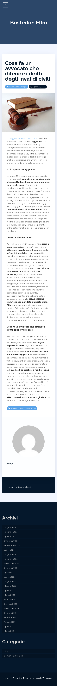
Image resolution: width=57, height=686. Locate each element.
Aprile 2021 (9, 626)
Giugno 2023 (10, 554)
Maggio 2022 (10, 586)
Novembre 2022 (11, 563)
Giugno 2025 (10, 527)
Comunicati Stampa (17, 87)
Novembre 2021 (11, 608)
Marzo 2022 (9, 595)
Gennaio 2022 (10, 604)
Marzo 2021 (9, 631)
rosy (10, 463)
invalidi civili (31, 408)
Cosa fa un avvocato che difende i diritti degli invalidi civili (27, 71)
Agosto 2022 (9, 572)
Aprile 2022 (9, 590)
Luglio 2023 (9, 550)
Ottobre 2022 (10, 568)
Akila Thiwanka (44, 678)
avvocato (14, 408)
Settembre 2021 (11, 617)
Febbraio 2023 (11, 559)
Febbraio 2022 (11, 599)
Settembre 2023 (12, 545)
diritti (22, 408)
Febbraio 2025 (11, 532)
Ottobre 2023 (10, 541)
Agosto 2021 (9, 622)
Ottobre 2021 (10, 613)
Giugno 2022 (10, 581)
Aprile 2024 (9, 536)
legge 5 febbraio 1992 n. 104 (24, 138)
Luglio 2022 (9, 577)
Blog (6, 651)
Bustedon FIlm (28, 22)
